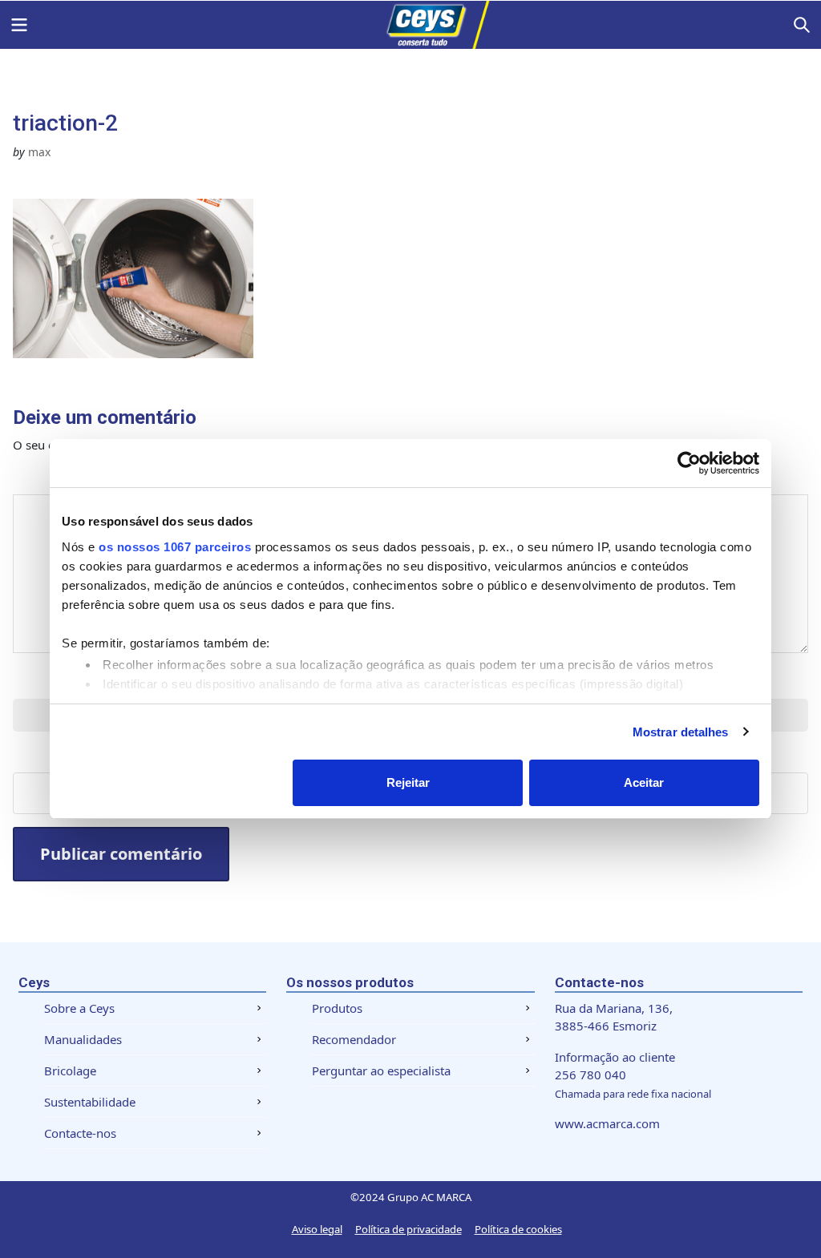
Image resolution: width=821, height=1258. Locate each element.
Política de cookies (518, 1229)
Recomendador (354, 1039)
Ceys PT (410, 25)
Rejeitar (408, 782)
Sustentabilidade (89, 1102)
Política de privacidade (408, 1229)
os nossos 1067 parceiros (175, 547)
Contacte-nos (80, 1133)
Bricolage (70, 1070)
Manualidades (83, 1039)
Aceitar (644, 782)
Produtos (337, 1008)
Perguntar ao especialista (381, 1070)
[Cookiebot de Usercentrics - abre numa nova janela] (689, 463)
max (39, 151)
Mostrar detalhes (681, 732)
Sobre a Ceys (79, 1008)
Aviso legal (317, 1229)
